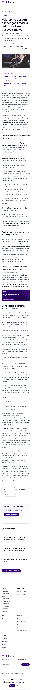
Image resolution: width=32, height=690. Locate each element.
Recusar (19, 685)
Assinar (25, 664)
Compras (9, 11)
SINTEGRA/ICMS (7, 322)
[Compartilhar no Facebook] (29, 49)
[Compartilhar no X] (26, 49)
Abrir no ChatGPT (11, 495)
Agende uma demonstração (11, 570)
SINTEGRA (19, 331)
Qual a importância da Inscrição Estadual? (15, 76)
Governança (5, 641)
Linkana (5, 428)
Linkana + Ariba (21, 594)
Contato (4, 647)
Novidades (20, 624)
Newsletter (5, 644)
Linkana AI (4, 611)
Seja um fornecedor (7, 622)
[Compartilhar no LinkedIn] (23, 49)
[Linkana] (8, 2)
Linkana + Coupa (21, 591)
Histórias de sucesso (7, 619)
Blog (4, 11)
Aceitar (12, 685)
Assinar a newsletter (11, 514)
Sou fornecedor (21, 630)
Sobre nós (4, 638)
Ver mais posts (8, 575)
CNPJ (25, 120)
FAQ (18, 627)
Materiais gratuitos (22, 622)
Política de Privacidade (18, 682)
